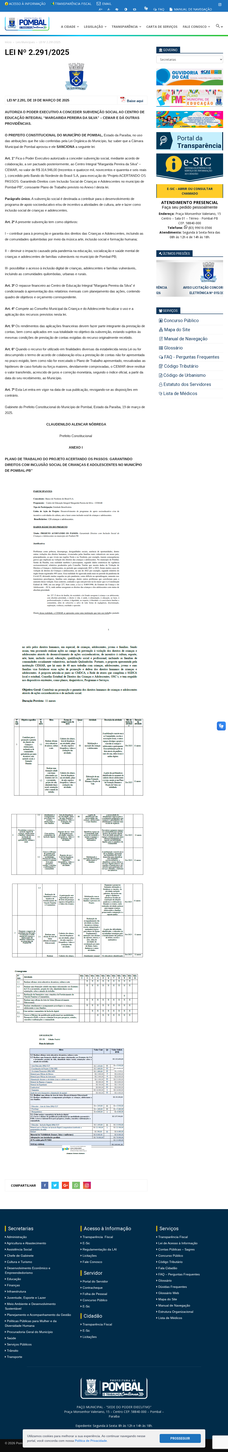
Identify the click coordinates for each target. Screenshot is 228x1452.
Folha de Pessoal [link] (95, 1294)
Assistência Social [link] (19, 1249)
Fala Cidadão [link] (167, 1268)
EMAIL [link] (106, 4)
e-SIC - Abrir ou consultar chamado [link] (190, 191)
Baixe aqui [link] (135, 101)
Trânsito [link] (12, 1350)
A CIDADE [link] (68, 26)
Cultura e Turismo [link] (19, 1262)
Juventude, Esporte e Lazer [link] (26, 1297)
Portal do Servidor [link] (95, 1281)
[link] (219, 4)
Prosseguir (180, 1438)
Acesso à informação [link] (27, 4)
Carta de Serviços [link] (161, 26)
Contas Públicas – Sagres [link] (176, 1249)
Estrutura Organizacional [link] (175, 1311)
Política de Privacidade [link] (91, 1440)
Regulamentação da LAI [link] (100, 1249)
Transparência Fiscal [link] (73, 4)
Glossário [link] (165, 1280)
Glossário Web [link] (168, 1293)
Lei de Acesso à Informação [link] (177, 1243)
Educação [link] (13, 1279)
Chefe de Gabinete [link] (20, 1255)
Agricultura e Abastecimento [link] (26, 1243)
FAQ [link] (160, 9)
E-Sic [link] (86, 1243)
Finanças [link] (13, 1285)
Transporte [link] (14, 1357)
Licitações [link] (90, 1255)
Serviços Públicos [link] (19, 1344)
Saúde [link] (11, 1338)
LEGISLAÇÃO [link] (93, 26)
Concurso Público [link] (95, 1300)
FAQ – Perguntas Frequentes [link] (179, 1274)
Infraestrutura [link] (16, 1291)
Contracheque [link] (93, 1287)
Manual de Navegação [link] (192, 9)
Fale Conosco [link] (195, 26)
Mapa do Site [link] (167, 1299)
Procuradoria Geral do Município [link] (30, 1332)
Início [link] (8, 42)
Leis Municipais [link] (25, 42)
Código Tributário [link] (170, 1262)
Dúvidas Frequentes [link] (172, 1287)
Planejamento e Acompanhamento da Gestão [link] (38, 1315)
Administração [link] (16, 1237)
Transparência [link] (125, 26)
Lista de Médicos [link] (170, 1318)
